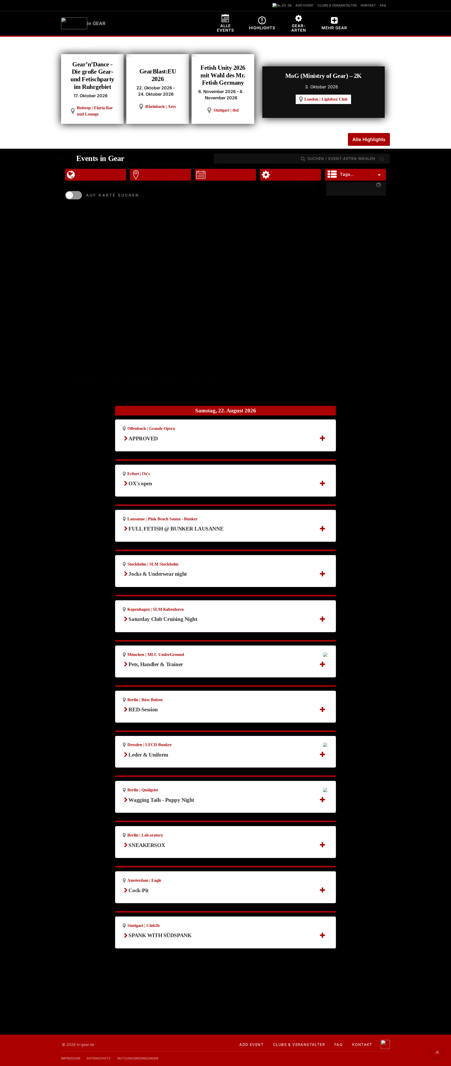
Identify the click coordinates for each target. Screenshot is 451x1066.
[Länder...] (108, 165)
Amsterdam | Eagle (144, 880)
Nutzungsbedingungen (137, 1058)
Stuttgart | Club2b (143, 925)
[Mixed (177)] (293, 175)
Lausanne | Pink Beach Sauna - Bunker (162, 519)
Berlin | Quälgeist (142, 790)
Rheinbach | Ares (160, 106)
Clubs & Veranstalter (299, 1044)
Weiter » (230, 1007)
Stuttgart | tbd (226, 110)
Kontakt (362, 1044)
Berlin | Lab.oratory (145, 835)
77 (224, 999)
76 (224, 992)
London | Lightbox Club (326, 99)
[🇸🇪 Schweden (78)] (108, 177)
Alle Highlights (368, 139)
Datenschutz (99, 1058)
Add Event (251, 1044)
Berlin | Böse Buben (145, 700)
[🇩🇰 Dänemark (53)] (108, 183)
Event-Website (148, 535)
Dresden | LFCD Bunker (149, 744)
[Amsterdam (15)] (168, 171)
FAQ (338, 1044)
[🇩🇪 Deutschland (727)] (108, 171)
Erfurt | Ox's (138, 473)
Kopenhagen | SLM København (155, 609)
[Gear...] (293, 169)
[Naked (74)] (293, 187)
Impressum (70, 1058)
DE (288, 5)
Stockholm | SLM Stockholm (152, 564)
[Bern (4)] (168, 183)
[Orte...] (168, 165)
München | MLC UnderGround (155, 654)
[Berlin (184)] (168, 177)
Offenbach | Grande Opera (151, 428)
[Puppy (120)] (293, 181)
